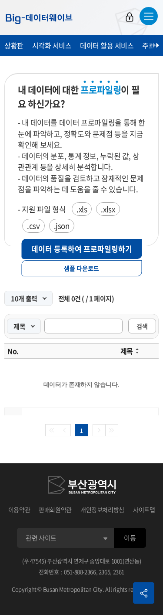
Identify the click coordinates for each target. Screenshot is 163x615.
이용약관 (19, 509)
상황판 (13, 45)
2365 (104, 571)
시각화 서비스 (52, 45)
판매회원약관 (55, 509)
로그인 (129, 17)
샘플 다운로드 (81, 268)
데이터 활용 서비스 (106, 45)
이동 (130, 538)
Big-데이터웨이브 (39, 19)
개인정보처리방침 (102, 509)
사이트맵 (144, 509)
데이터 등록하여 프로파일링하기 (81, 248)
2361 (119, 571)
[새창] (82, 486)
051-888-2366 (80, 571)
